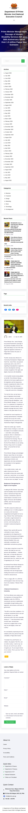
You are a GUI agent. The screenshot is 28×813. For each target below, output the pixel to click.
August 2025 (8, 105)
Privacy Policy (7, 748)
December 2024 (9, 126)
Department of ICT (10, 771)
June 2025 (7, 110)
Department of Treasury (11, 769)
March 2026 (8, 86)
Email (6, 698)
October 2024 (8, 132)
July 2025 (7, 108)
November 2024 (9, 129)
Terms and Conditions (8, 757)
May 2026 (7, 81)
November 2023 (9, 161)
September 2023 (9, 167)
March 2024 (8, 151)
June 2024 (7, 142)
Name (6, 690)
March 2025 (8, 118)
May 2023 (7, 177)
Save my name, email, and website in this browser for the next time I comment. (14, 715)
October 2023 (8, 164)
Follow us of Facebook (11, 777)
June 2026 (7, 78)
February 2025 (9, 121)
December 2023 (9, 159)
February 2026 (9, 89)
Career (5, 744)
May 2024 (7, 145)
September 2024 (9, 134)
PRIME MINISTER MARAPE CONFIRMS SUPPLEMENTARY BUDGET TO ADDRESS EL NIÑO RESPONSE (13, 264)
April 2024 (7, 148)
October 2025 (8, 99)
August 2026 (8, 73)
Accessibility (6, 752)
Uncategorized (9, 209)
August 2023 (8, 169)
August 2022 (8, 180)
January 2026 (8, 91)
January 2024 (8, 156)
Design (7, 198)
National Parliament (10, 774)
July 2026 (7, 75)
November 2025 (9, 97)
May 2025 (7, 113)
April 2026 (7, 83)
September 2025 (9, 102)
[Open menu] (14, 20)
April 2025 (7, 116)
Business (8, 193)
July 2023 (7, 172)
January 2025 (8, 124)
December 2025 (9, 94)
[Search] (23, 61)
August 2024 (8, 137)
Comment (7, 678)
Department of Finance (11, 766)
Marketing (8, 201)
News (7, 204)
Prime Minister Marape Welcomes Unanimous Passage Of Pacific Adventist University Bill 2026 (13, 240)
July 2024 (7, 140)
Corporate (8, 196)
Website (6, 705)
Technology (9, 206)
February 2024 (9, 153)
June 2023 (7, 175)
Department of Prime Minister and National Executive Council (14, 14)
